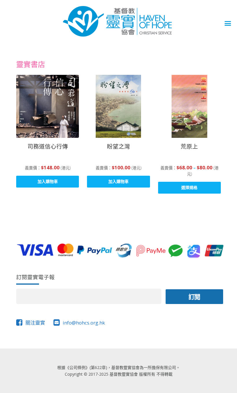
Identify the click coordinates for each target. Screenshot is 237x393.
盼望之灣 (118, 146)
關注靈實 (35, 322)
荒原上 (189, 146)
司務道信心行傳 (47, 146)
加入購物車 (48, 181)
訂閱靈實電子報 (35, 277)
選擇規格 (189, 187)
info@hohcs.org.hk (84, 322)
